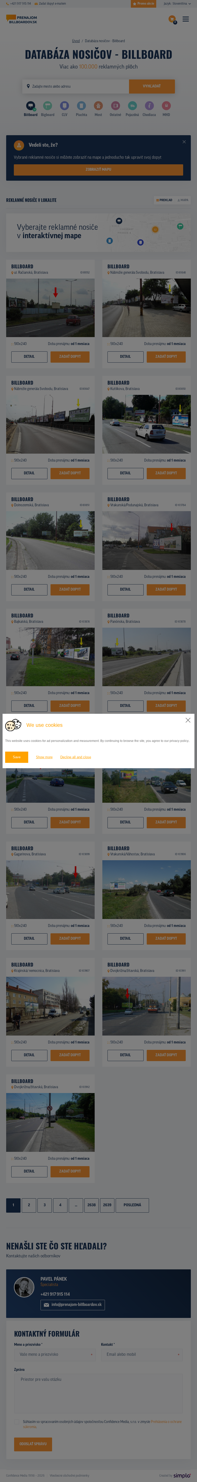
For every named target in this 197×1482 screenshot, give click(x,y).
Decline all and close (75, 757)
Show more (44, 757)
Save (17, 757)
